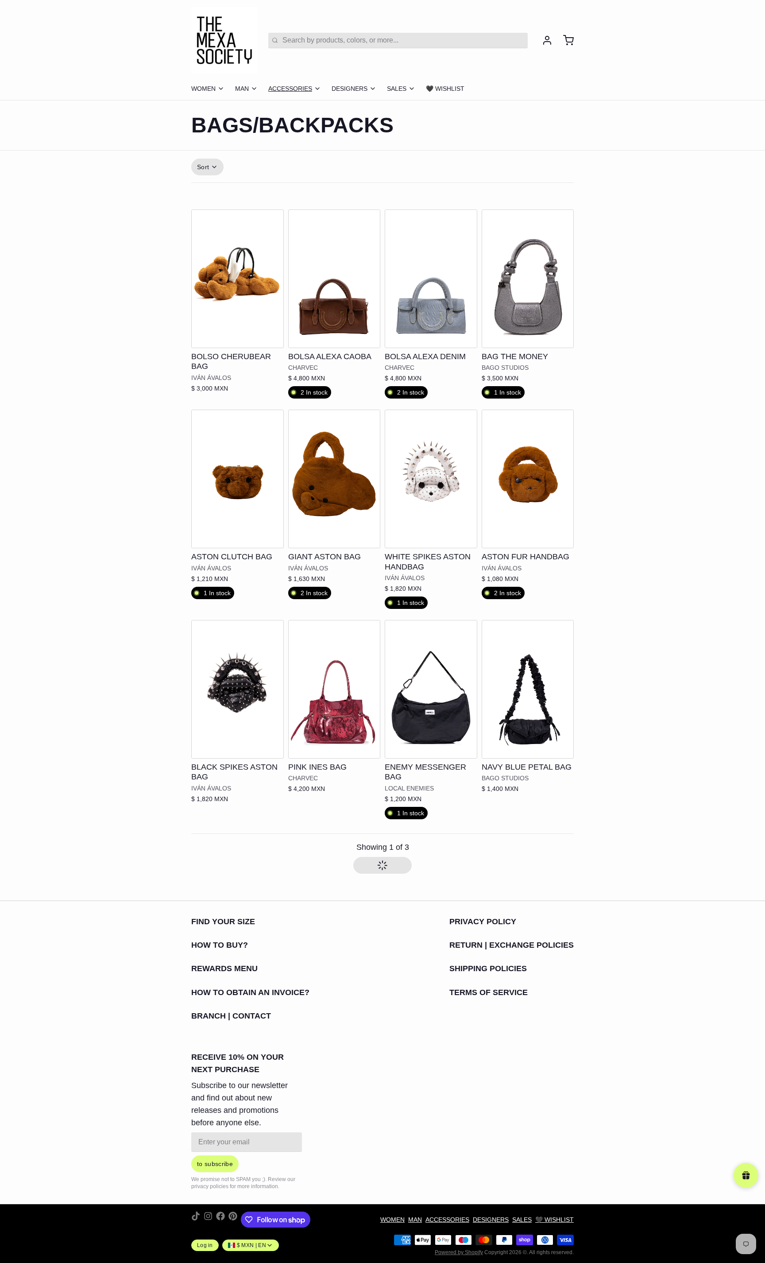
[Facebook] (220, 1220)
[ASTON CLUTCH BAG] (237, 479)
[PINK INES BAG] (334, 689)
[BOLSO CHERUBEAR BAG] (237, 278)
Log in (205, 1245)
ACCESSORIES (290, 88)
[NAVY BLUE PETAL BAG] (528, 689)
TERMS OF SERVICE (488, 992)
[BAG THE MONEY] (528, 278)
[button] (334, 335)
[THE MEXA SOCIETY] (224, 40)
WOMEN (203, 88)
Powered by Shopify (459, 1252)
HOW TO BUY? (219, 945)
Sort (203, 166)
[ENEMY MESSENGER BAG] (431, 689)
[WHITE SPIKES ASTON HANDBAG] (431, 479)
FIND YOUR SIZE (223, 921)
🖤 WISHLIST (445, 88)
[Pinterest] (232, 1220)
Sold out (237, 335)
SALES (396, 88)
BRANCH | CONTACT (231, 1015)
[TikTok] (195, 1220)
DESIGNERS (349, 88)
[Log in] (543, 40)
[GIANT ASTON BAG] (334, 479)
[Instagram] (208, 1220)
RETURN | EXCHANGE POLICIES (511, 945)
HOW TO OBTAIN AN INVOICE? (250, 992)
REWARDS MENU (224, 968)
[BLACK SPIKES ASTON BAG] (237, 689)
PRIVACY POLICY (482, 921)
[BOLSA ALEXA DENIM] (431, 278)
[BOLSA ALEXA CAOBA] (334, 278)
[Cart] (565, 40)
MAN (242, 88)
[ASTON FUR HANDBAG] (528, 479)
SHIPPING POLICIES (488, 968)
